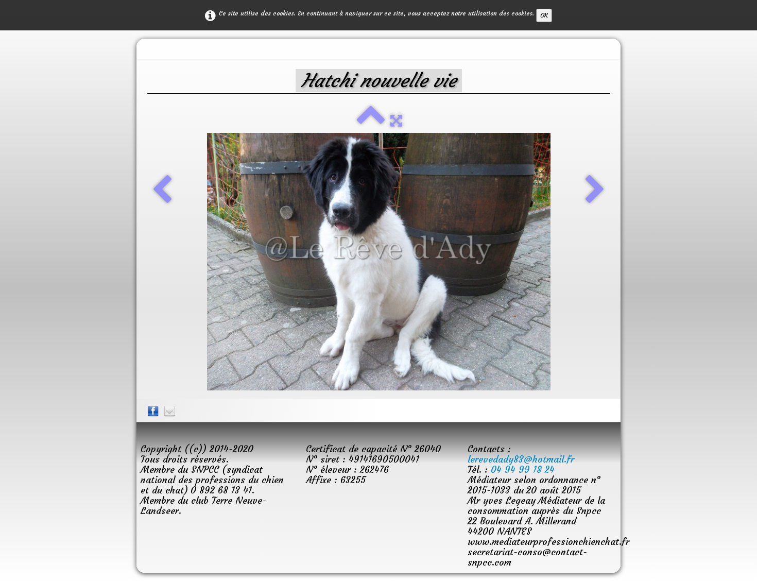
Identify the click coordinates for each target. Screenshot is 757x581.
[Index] (370, 120)
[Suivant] (595, 190)
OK (544, 15)
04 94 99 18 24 (523, 469)
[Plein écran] (396, 120)
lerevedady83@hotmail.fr (521, 459)
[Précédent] (162, 190)
